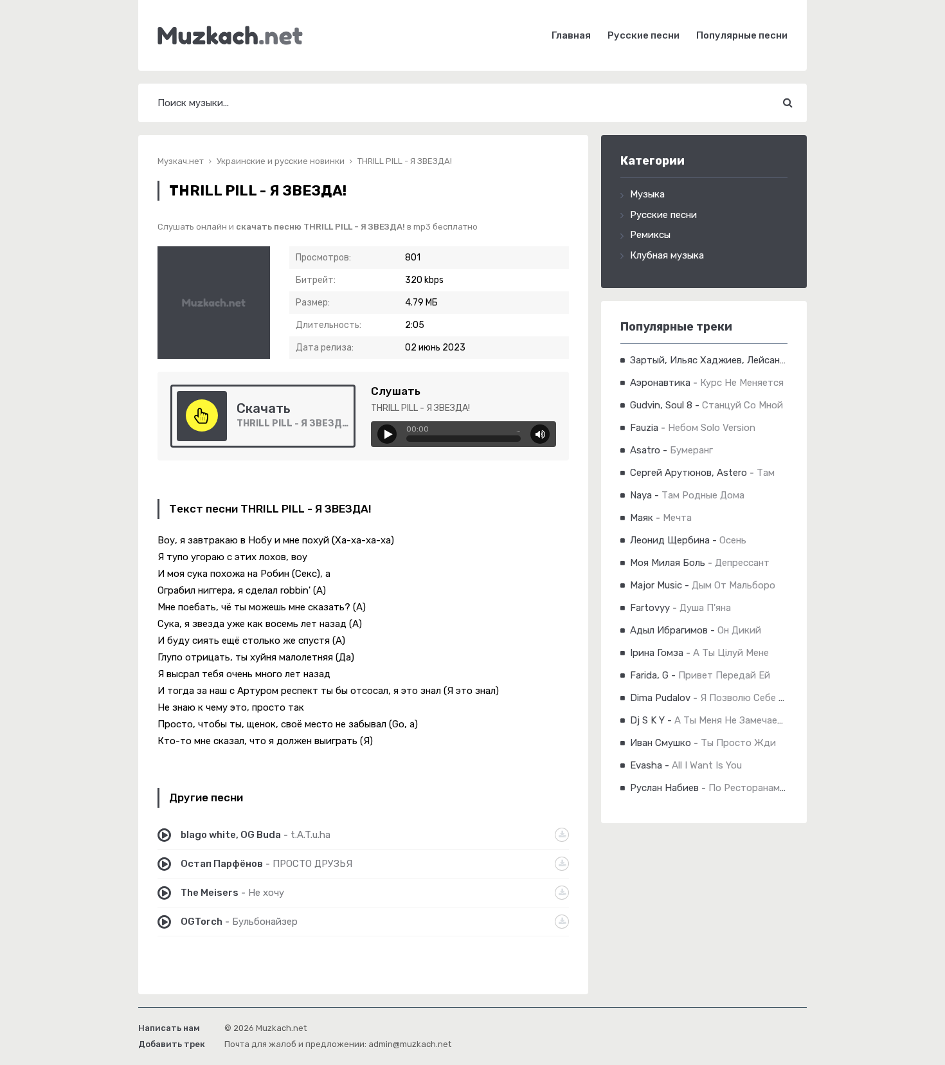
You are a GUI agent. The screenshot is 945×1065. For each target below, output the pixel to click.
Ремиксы (650, 235)
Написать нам (169, 1028)
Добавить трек (171, 1044)
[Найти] (787, 103)
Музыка (647, 194)
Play (387, 434)
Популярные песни (742, 35)
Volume (540, 434)
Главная (571, 35)
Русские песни (644, 35)
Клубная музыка (667, 255)
